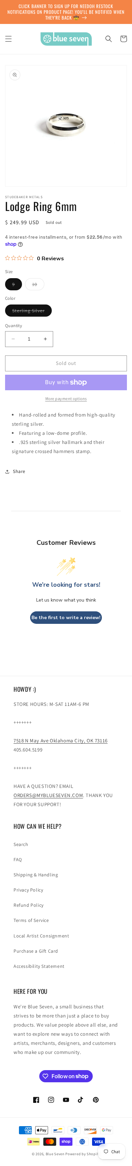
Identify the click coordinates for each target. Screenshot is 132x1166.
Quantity (13, 325)
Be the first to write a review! (66, 617)
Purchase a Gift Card (36, 951)
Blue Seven (55, 1153)
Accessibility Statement (39, 966)
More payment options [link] (66, 398)
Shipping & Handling (36, 875)
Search (21, 844)
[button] (8, 38)
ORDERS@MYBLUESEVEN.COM (48, 795)
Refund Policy (29, 905)
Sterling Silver (32, 312)
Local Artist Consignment (41, 936)
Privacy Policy (28, 890)
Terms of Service (31, 920)
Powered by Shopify (82, 1153)
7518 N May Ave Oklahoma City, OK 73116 (61, 740)
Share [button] (19, 471)
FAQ (18, 859)
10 (38, 285)
